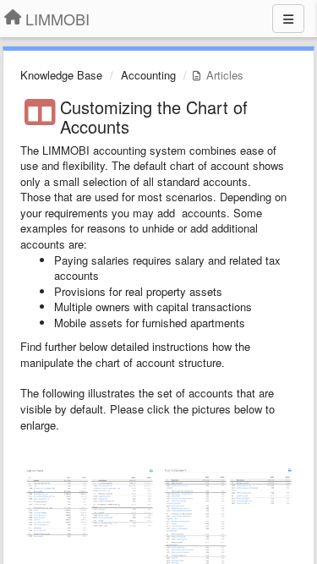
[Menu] (288, 18)
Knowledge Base (61, 75)
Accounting (148, 75)
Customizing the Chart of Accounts (154, 117)
